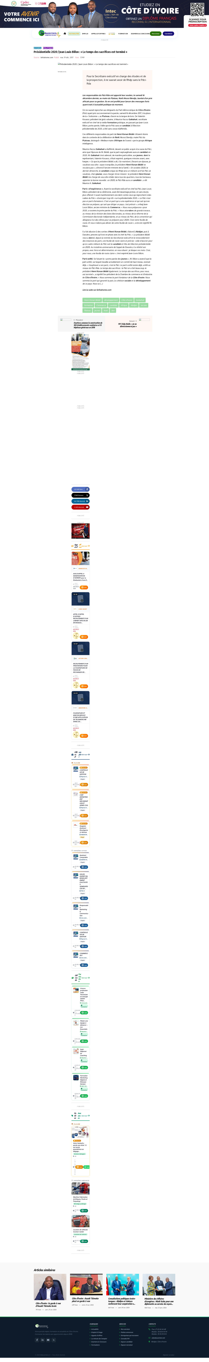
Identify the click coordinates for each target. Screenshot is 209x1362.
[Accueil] (64, 33)
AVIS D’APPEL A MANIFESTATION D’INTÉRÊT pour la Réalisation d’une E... (80, 577)
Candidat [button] (168, 34)
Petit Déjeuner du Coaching (83, 1052)
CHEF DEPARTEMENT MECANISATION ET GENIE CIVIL (84, 800)
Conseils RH (125, 1339)
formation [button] (88, 305)
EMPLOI (85, 34)
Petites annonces (127, 1332)
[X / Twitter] (54, 1340)
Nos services (125, 1329)
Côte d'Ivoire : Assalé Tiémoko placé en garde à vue (85, 1299)
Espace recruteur (127, 1345)
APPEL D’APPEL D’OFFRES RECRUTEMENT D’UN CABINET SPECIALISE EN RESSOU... (80, 618)
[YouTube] (48, 1340)
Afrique (118, 140)
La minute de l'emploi (99, 1339)
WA (88, 1167)
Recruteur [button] (155, 34)
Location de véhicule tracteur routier (80, 1231)
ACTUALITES (74, 34)
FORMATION (123, 34)
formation (112, 122)
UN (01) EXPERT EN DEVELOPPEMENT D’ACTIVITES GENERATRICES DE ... (84, 881)
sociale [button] (144, 305)
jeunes (140, 155)
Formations (95, 1345)
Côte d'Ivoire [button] (126, 300)
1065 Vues (147, 1308)
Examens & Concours (98, 1342)
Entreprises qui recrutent (129, 1335)
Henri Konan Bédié (125, 134)
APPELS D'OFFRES (98, 34)
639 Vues (75, 1305)
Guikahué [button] (140, 300)
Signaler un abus (168, 1355)
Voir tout (84, 546)
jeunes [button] (97, 310)
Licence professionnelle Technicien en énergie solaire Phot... (84, 994)
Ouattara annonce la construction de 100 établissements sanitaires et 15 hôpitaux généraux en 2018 (88, 325)
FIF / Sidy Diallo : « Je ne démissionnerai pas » (127, 325)
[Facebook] (37, 1340)
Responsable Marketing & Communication (84, 910)
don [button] (113, 310)
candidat (126, 125)
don (145, 155)
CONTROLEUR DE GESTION (84, 772)
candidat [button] (113, 305)
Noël (121, 98)
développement (143, 280)
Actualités (94, 1329)
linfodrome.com (47, 57)
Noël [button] (106, 310)
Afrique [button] (124, 305)
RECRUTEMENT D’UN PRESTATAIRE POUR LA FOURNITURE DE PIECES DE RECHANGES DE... (80, 668)
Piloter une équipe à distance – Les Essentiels (84, 1025)
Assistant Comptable (84, 856)
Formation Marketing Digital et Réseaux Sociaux (83, 1080)
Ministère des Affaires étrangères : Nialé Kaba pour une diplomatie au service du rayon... (158, 1301)
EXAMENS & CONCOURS (140, 34)
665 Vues (111, 1307)
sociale (127, 280)
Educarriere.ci (45, 1355)
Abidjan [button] (134, 305)
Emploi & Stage (96, 1332)
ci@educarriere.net (158, 1338)
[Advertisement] (67, 109)
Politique (48, 48)
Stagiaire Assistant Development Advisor (84, 829)
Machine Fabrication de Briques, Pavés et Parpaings (80, 1199)
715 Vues (38, 1310)
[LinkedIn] (42, 1340)
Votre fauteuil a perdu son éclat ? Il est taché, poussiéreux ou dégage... (79, 1147)
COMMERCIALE (84, 954)
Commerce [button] (101, 305)
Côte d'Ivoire (144, 110)
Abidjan (139, 231)
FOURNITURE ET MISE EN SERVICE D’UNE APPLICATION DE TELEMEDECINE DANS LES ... (80, 717)
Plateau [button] (87, 310)
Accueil (37, 48)
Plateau (114, 98)
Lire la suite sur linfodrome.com (96, 290)
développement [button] (111, 300)
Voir (85, 587)
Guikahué (133, 119)
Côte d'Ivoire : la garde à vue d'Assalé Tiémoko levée (48, 1304)
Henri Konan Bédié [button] (92, 300)
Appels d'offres (96, 1335)
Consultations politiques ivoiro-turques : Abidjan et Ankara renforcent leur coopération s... (121, 1301)
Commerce (115, 207)
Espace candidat (126, 1342)
